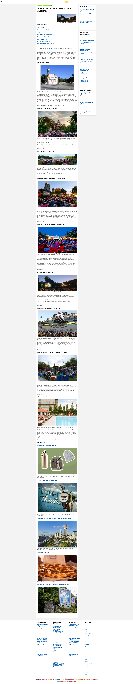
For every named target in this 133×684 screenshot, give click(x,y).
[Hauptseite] (66, 1)
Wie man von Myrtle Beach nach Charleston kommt (57, 645)
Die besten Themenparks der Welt (58, 648)
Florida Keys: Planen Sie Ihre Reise (86, 59)
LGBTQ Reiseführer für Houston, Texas (87, 18)
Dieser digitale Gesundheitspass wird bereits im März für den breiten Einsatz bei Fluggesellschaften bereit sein (58, 664)
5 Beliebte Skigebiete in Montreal (73, 645)
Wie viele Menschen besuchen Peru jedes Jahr (42, 632)
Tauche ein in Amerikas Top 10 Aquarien (42, 648)
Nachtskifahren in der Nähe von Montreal (74, 655)
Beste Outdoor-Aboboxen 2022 (47, 445)
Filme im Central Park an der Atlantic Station (45, 34)
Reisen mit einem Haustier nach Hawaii (73, 628)
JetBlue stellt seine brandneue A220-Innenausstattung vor (58, 654)
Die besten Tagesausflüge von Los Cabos (74, 639)
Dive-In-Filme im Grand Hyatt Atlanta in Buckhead (46, 45)
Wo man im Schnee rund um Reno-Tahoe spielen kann (74, 625)
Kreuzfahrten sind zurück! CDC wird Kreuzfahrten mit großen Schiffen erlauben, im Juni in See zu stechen (86, 77)
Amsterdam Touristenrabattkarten (41, 636)
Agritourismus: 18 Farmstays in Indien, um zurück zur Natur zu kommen (74, 631)
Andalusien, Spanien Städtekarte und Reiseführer (42, 645)
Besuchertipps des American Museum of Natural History (42, 639)
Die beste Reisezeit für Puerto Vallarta (87, 40)
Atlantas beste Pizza (43, 552)
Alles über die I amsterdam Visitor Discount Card (42, 629)
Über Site (67, 678)
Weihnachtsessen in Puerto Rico (74, 636)
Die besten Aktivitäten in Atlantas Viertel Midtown (53, 584)
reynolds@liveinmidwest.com (54, 48)
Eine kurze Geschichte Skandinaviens (41, 652)
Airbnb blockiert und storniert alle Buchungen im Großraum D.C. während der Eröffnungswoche (58, 641)
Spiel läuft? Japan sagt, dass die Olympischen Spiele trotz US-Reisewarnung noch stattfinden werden (87, 84)
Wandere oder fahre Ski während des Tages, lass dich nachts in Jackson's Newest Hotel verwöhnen (86, 66)
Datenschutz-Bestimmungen (77, 678)
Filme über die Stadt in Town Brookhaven (45, 36)
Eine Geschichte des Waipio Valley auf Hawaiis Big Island (74, 642)
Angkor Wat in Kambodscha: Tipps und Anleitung (42, 655)
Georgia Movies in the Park (42, 32)
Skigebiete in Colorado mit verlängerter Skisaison (57, 627)
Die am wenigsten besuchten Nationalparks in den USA (74, 652)
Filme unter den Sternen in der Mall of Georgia (45, 43)
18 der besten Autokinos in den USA (48, 480)
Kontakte (70, 678)
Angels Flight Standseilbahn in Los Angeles (42, 642)
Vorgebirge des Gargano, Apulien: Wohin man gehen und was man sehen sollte (87, 93)
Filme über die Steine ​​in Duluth (43, 29)
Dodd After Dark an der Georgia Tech (44, 41)
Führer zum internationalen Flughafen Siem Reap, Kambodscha (58, 635)
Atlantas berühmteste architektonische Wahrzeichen (54, 518)
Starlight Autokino (40, 27)
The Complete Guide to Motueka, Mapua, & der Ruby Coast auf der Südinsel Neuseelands (58, 659)
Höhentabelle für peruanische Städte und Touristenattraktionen (42, 625)
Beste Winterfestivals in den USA (58, 651)
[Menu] (1, 1)
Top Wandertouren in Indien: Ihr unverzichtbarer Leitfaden (74, 648)
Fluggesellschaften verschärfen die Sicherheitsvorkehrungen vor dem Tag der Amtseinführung (58, 631)
